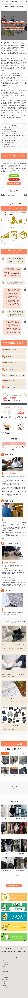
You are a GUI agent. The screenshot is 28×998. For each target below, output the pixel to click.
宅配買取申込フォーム (11, 476)
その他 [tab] (22, 753)
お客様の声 (6, 144)
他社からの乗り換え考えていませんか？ (13, 127)
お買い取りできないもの (7, 969)
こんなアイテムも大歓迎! (9, 142)
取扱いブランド (5, 962)
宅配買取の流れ (7, 139)
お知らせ (3, 974)
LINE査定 (4, 968)
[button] (2, 195)
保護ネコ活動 (5, 979)
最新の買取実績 (7, 129)
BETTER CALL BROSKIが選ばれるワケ (13, 140)
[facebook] (12, 957)
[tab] (5, 753)
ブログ (3, 975)
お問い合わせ (5, 981)
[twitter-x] (14, 957)
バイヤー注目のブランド (9, 146)
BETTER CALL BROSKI (9, 1)
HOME (3, 960)
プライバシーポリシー (6, 987)
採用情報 (4, 985)
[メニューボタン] (26, 1)
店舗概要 (3, 983)
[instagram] (16, 957)
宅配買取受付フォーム (6, 971)
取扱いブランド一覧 (14, 875)
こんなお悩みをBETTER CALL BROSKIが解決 (15, 133)
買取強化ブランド (6, 964)
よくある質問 (5, 977)
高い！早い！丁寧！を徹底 (10, 131)
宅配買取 (4, 966)
